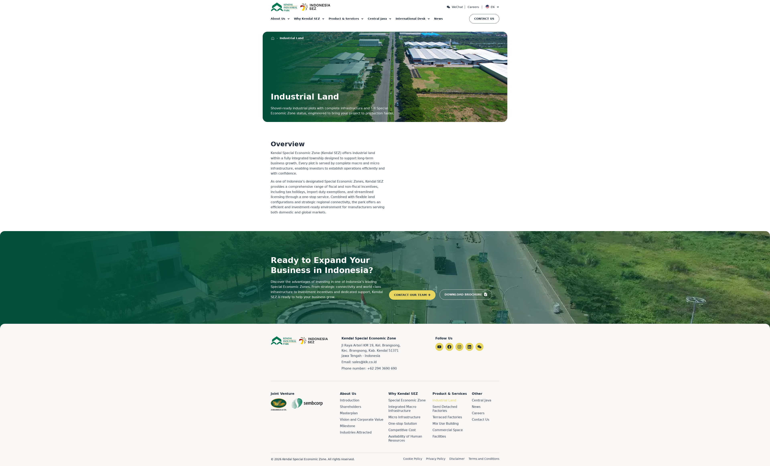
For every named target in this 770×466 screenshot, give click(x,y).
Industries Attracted (356, 432)
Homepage (273, 38)
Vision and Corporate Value (361, 419)
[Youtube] (439, 347)
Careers (473, 7)
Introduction (349, 400)
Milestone (347, 426)
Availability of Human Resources (405, 438)
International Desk (410, 18)
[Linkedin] (469, 347)
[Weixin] (479, 347)
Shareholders (350, 407)
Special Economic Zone (407, 400)
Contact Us (480, 419)
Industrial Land (444, 400)
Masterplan (349, 413)
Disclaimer (457, 458)
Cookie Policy (412, 458)
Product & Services (344, 18)
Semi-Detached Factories (445, 409)
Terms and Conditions (484, 458)
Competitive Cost (402, 430)
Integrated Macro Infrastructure (402, 409)
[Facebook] (449, 347)
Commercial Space (448, 430)
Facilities (439, 436)
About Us (278, 18)
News (438, 18)
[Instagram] (459, 347)
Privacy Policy (435, 458)
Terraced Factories (447, 417)
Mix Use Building (446, 423)
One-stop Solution (402, 423)
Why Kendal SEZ (307, 18)
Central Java (377, 18)
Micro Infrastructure (404, 417)
